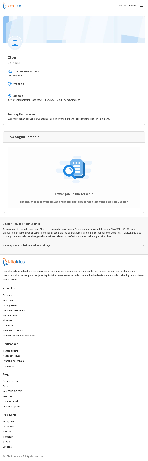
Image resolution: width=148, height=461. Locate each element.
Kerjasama (8, 366)
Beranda (7, 295)
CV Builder (8, 325)
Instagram (8, 421)
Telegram (8, 437)
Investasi (8, 396)
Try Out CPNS (10, 315)
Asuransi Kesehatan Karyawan (19, 336)
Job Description (11, 406)
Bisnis (6, 386)
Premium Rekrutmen (14, 310)
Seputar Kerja (10, 381)
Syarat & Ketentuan (13, 361)
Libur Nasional (10, 401)
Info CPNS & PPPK (12, 391)
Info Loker (8, 300)
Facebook (8, 427)
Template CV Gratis (13, 330)
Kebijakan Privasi (12, 356)
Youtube (7, 447)
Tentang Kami (10, 351)
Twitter (7, 432)
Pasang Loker (10, 305)
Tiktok (6, 442)
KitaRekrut (8, 320)
